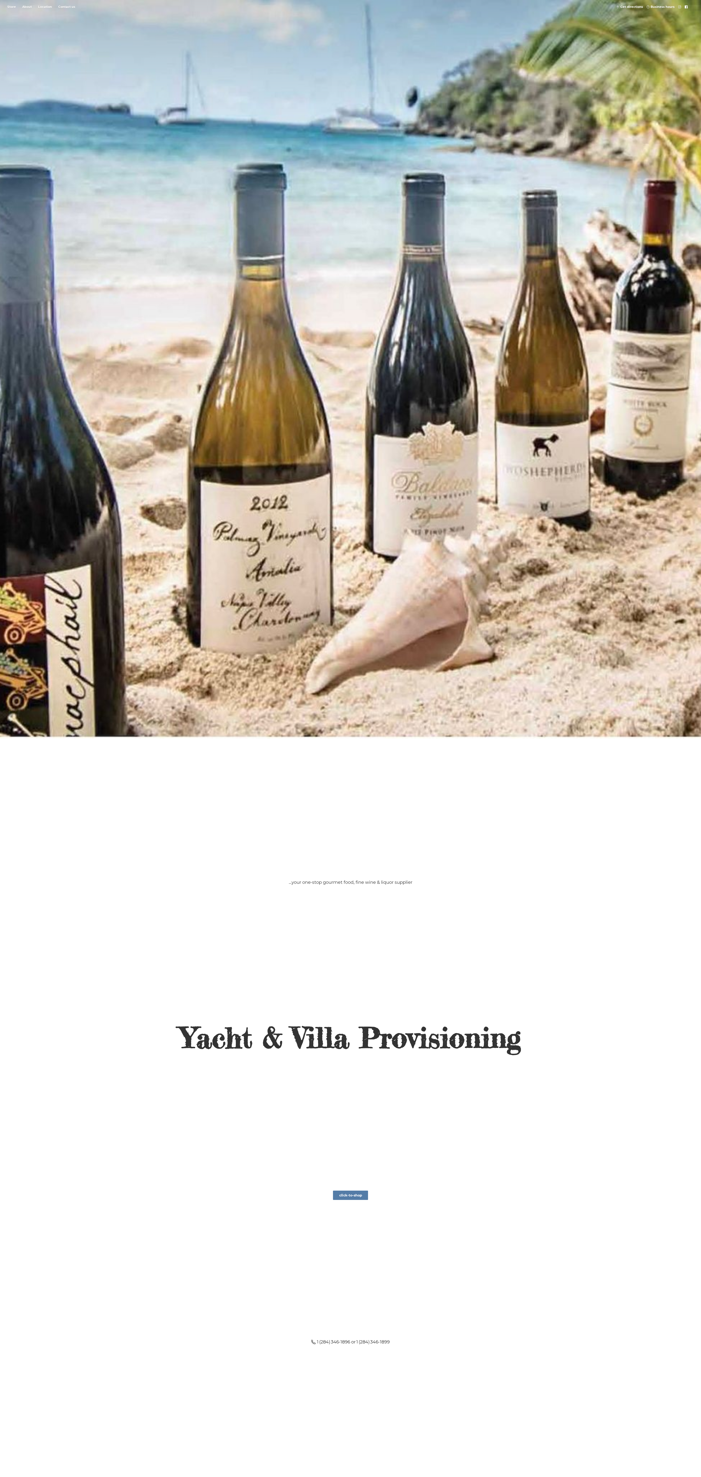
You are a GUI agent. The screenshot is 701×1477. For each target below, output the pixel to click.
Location (45, 7)
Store (11, 7)
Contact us (66, 7)
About (27, 7)
